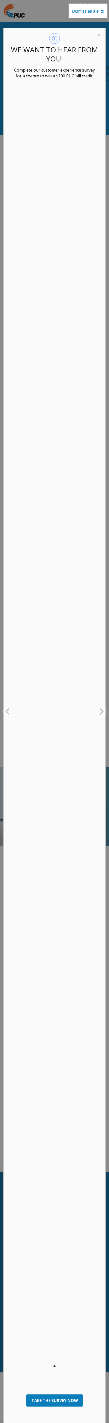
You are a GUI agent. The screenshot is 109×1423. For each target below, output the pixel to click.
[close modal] (99, 34)
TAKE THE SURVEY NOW (54, 1400)
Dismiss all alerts (88, 11)
